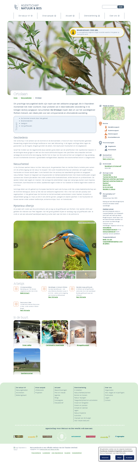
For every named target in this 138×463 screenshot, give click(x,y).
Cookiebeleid (46, 453)
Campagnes (59, 400)
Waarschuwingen (61, 390)
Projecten (38, 393)
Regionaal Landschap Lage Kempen (113, 179)
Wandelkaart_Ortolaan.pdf (113, 166)
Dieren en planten (80, 405)
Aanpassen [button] (105, 457)
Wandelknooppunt (113, 127)
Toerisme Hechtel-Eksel (110, 177)
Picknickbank (112, 150)
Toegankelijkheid (77, 453)
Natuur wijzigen (80, 398)
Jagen (76, 410)
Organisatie (109, 390)
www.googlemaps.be (109, 232)
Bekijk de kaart (24, 293)
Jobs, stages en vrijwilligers (114, 393)
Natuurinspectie (80, 413)
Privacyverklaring (36, 453)
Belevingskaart (21, 395)
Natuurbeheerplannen (82, 393)
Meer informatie (53, 297)
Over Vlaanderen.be (57, 453)
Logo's (107, 398)
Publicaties (109, 395)
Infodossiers (39, 390)
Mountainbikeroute (114, 137)
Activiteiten (20, 393)
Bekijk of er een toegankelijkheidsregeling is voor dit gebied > (113, 241)
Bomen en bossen (80, 395)
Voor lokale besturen (81, 421)
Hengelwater (112, 146)
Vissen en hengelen (81, 403)
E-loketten (78, 390)
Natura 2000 (106, 185)
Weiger (119, 457)
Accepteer (129, 457)
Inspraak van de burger (82, 418)
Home (15, 98)
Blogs (57, 398)
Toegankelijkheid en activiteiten (85, 400)
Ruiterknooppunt (113, 130)
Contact (107, 400)
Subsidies (77, 415)
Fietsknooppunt (113, 134)
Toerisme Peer (107, 175)
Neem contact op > (109, 159)
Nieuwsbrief (59, 403)
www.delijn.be (107, 227)
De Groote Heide (108, 187)
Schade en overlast (81, 408)
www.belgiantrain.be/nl (110, 229)
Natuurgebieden (26, 98)
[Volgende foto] (94, 245)
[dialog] (117, 454)
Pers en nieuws (60, 393)
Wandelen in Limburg (109, 189)
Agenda (57, 395)
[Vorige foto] (16, 245)
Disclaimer (67, 453)
